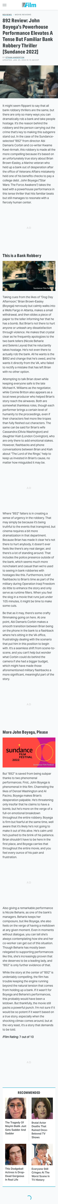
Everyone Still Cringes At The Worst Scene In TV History (41, 1174)
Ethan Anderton (15, 57)
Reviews (7, 15)
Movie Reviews (23, 15)
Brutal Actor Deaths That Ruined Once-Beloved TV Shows (40, 1130)
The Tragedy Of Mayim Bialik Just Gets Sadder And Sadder (15, 1128)
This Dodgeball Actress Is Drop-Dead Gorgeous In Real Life (15, 1174)
